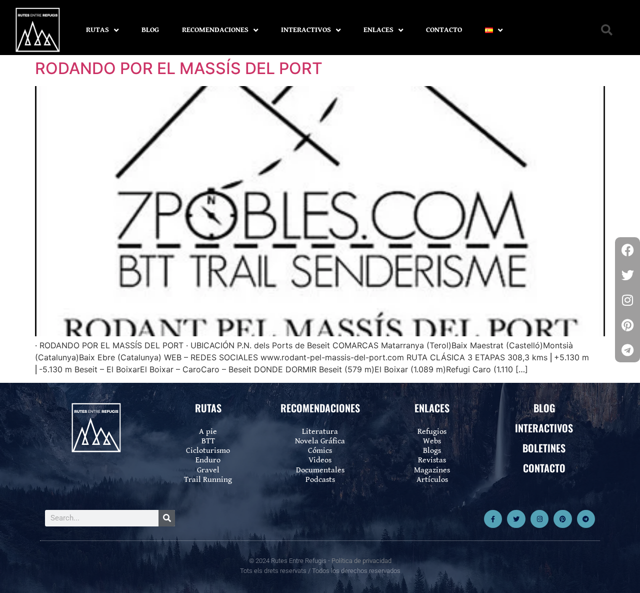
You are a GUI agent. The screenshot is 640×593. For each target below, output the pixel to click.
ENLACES (379, 30)
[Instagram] (539, 519)
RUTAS (97, 30)
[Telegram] (586, 519)
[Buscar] (166, 518)
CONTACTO (444, 30)
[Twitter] (516, 519)
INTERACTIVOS (306, 30)
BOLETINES (544, 447)
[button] (607, 30)
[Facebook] (627, 249)
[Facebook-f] (493, 519)
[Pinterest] (563, 519)
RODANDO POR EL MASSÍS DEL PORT (178, 68)
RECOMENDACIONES (215, 30)
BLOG (150, 30)
